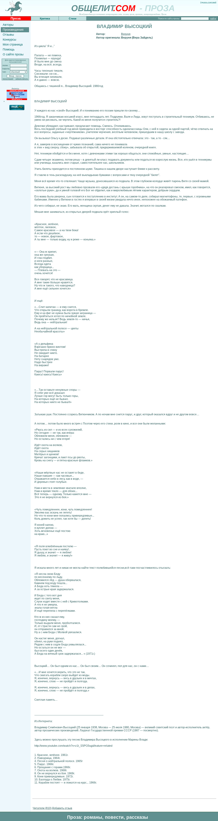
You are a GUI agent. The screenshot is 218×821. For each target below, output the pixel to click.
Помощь (8, 49)
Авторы (8, 24)
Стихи (72, 18)
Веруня (125, 34)
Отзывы (8, 34)
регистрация (8, 79)
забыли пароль (21, 79)
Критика (45, 18)
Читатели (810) (42, 808)
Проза (16, 18)
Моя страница (13, 44)
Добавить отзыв (62, 808)
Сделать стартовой (208, 2)
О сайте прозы (13, 54)
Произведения (13, 29)
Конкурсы (9, 39)
